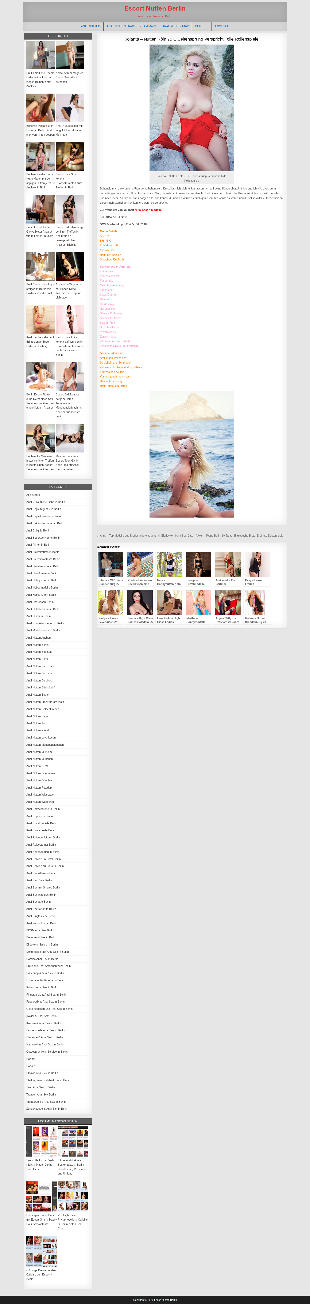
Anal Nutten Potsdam (39, 787)
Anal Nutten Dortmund (39, 673)
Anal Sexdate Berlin (38, 901)
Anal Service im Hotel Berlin (43, 859)
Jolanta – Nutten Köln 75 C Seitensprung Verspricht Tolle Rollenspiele (192, 39)
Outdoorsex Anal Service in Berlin (46, 1051)
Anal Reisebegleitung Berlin (43, 837)
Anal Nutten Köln (36, 723)
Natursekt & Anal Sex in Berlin (44, 1044)
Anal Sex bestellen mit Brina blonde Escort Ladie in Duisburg (40, 342)
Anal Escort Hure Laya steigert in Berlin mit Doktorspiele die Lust (40, 289)
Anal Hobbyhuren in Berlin (42, 580)
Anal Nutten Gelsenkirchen (42, 709)
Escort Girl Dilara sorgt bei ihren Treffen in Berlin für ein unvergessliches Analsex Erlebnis (70, 236)
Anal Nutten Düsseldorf (40, 687)
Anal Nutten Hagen (37, 716)
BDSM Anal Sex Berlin (40, 930)
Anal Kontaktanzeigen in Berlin (45, 623)
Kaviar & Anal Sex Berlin (41, 1016)
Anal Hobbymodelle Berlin (42, 587)
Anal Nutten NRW (175, 26)
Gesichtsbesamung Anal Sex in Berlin (49, 1008)
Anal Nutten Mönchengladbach (45, 744)
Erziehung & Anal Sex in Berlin (45, 973)
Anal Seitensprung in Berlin (42, 851)
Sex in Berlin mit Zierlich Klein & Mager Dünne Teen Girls (41, 1165)
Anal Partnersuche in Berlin (43, 809)
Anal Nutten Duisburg (39, 680)
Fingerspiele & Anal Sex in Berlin (46, 994)
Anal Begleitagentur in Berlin (43, 509)
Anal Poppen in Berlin (39, 816)
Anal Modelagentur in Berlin (43, 630)
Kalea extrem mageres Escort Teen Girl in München (69, 77)
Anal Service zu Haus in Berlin (45, 866)
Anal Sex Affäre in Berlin (41, 873)
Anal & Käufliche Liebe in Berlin (45, 502)
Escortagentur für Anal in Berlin (45, 980)
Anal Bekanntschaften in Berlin (45, 523)
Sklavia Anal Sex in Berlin (42, 1073)
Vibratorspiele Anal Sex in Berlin (46, 1101)
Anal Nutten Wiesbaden (40, 794)
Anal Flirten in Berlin (38, 544)
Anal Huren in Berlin (38, 616)
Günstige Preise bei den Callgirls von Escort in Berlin (41, 1275)
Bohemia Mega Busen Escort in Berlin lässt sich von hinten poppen (40, 130)
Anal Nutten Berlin (37, 644)
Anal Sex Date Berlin (39, 880)
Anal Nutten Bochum (39, 651)
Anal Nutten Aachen (38, 637)
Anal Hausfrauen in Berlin (41, 573)
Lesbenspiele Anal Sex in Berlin (45, 1030)
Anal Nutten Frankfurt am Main (131, 26)
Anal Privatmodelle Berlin (41, 823)
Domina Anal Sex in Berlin (42, 959)
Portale (30, 1066)
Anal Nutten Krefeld (38, 730)
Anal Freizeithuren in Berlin (42, 551)
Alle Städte (33, 494)
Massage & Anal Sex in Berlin (44, 1037)
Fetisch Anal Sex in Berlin (42, 987)
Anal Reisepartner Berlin (41, 844)
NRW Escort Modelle (148, 209)
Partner (30, 1058)
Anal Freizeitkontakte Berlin (43, 559)
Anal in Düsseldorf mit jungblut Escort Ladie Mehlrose (69, 130)
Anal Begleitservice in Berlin (43, 516)
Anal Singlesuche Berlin (40, 916)
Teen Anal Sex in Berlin (40, 1087)
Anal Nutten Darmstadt (40, 666)
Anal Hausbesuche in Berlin (43, 566)
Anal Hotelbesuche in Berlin (43, 609)
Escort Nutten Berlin (155, 8)
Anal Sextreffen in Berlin (41, 908)
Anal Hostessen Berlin (40, 602)
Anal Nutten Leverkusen (41, 737)
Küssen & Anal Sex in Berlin (43, 1023)
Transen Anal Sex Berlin (41, 1094)
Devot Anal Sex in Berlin (41, 937)
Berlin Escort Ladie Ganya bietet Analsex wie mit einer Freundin (39, 232)
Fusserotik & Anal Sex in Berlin (45, 1001)
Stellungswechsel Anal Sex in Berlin (48, 1080)
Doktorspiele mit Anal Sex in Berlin (47, 951)
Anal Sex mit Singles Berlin (43, 887)
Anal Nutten (90, 26)
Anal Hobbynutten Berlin (41, 594)
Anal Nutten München (39, 758)
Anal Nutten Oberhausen (41, 773)
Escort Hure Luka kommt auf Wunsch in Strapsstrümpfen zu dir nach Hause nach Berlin (70, 346)
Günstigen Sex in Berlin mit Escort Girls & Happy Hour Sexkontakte (41, 1220)
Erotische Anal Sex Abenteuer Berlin (48, 965)
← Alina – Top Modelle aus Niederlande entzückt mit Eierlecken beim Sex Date (145, 535)
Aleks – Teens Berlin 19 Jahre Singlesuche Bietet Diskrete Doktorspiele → (241, 535)
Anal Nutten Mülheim (39, 752)
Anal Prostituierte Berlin (40, 830)
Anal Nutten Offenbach (40, 780)
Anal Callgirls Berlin (38, 530)
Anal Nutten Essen (37, 694)
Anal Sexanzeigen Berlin (41, 894)
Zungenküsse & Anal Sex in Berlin (47, 1108)
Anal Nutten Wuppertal (40, 801)
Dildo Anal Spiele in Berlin (42, 944)
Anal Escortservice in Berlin (43, 537)
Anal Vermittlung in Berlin (41, 923)
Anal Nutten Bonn (37, 659)
